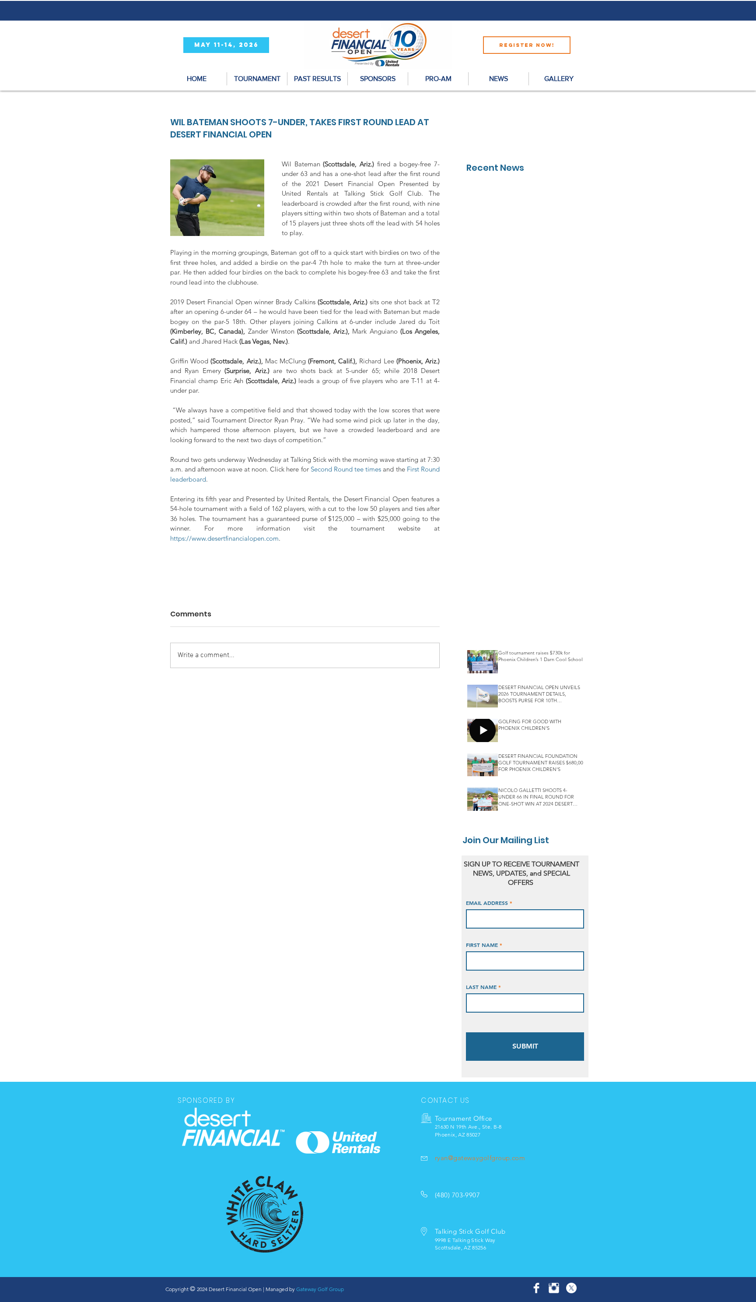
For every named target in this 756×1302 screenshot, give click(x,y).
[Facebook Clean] (536, 1288)
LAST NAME (481, 986)
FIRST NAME (482, 944)
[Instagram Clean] (554, 1288)
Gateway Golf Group (320, 1289)
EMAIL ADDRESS (487, 902)
